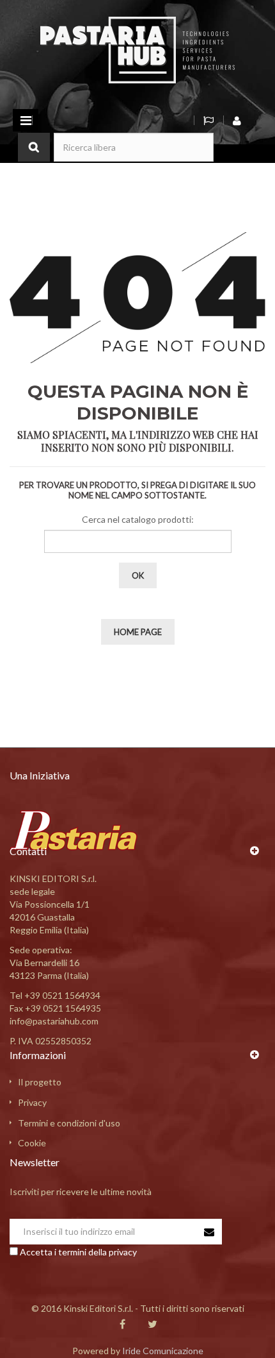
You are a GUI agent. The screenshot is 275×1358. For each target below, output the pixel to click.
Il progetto (39, 1081)
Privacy (32, 1102)
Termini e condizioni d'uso (69, 1122)
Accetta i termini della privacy (78, 1251)
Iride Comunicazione (162, 1350)
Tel (55, 995)
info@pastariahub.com (54, 1020)
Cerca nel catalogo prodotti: (138, 519)
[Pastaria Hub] (137, 49)
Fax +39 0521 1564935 (55, 1008)
